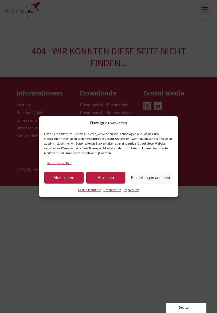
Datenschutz (112, 190)
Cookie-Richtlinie (89, 190)
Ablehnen (106, 177)
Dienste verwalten (59, 163)
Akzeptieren (63, 177)
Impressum (131, 190)
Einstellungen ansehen (150, 177)
